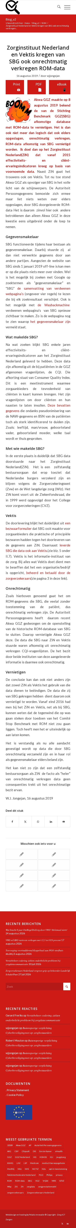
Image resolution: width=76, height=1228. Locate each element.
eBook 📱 (61, 87)
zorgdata (31, 1186)
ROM (9, 1181)
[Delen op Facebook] (12, 821)
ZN (22, 1186)
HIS (34, 1157)
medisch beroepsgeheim (53, 1163)
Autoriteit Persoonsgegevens (48, 1145)
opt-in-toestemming (58, 1169)
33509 (10, 1145)
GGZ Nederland (22, 1157)
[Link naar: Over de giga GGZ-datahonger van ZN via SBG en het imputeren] (21, 875)
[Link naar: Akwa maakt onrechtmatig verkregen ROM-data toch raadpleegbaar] (21, 886)
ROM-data (20, 1181)
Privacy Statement (18, 1090)
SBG (30, 1181)
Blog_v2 (11, 19)
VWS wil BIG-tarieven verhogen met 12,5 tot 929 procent (33, 940)
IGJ (51, 1157)
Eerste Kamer (45, 1151)
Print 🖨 (16, 87)
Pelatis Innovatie (36, 1215)
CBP (16, 1151)
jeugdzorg (61, 1157)
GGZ (9, 1157)
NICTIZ (35, 1169)
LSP (25, 1163)
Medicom (34, 1163)
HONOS (43, 1157)
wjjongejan (53, 75)
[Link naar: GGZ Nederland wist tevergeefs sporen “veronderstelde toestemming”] (54, 875)
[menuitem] (57, 7)
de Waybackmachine (53, 305)
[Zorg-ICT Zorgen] (31, 7)
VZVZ (61, 1181)
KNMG (10, 1163)
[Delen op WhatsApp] (38, 821)
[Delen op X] (25, 821)
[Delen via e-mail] (63, 821)
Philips (49, 1175)
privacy (59, 1175)
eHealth (59, 1151)
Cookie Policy (15, 1094)
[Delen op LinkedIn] (51, 821)
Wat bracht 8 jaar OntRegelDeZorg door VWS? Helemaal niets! (36, 929)
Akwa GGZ (20, 1145)
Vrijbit (45, 1181)
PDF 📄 (39, 87)
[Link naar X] (62, 1223)
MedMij (10, 1169)
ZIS (16, 1186)
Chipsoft (26, 1151)
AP (30, 1145)
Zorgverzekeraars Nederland (40, 1192)
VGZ (37, 1181)
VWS (54, 1181)
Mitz (20, 1169)
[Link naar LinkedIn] (67, 1223)
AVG (9, 1151)
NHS (27, 1169)
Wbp (9, 1186)
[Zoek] (57, 7)
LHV (18, 1163)
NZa (44, 1169)
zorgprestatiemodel (47, 1186)
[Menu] (65, 7)
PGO (41, 1175)
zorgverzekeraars (15, 1192)
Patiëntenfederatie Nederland (21, 1175)
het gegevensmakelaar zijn (50, 322)
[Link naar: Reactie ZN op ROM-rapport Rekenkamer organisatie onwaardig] (21, 854)
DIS (34, 1151)
